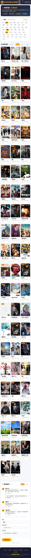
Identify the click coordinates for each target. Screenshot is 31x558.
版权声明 (15, 550)
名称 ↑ (27, 44)
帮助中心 (10, 550)
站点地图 (15, 552)
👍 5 (6, 515)
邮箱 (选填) (4, 525)
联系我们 (21, 550)
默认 (18, 44)
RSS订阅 (26, 550)
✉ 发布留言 (7, 539)
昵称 (3, 519)
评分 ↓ (22, 44)
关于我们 (5, 550)
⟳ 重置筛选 (25, 19)
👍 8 (6, 506)
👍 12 (6, 493)
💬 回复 (9, 493)
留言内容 (4, 530)
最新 (23, 484)
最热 (27, 484)
